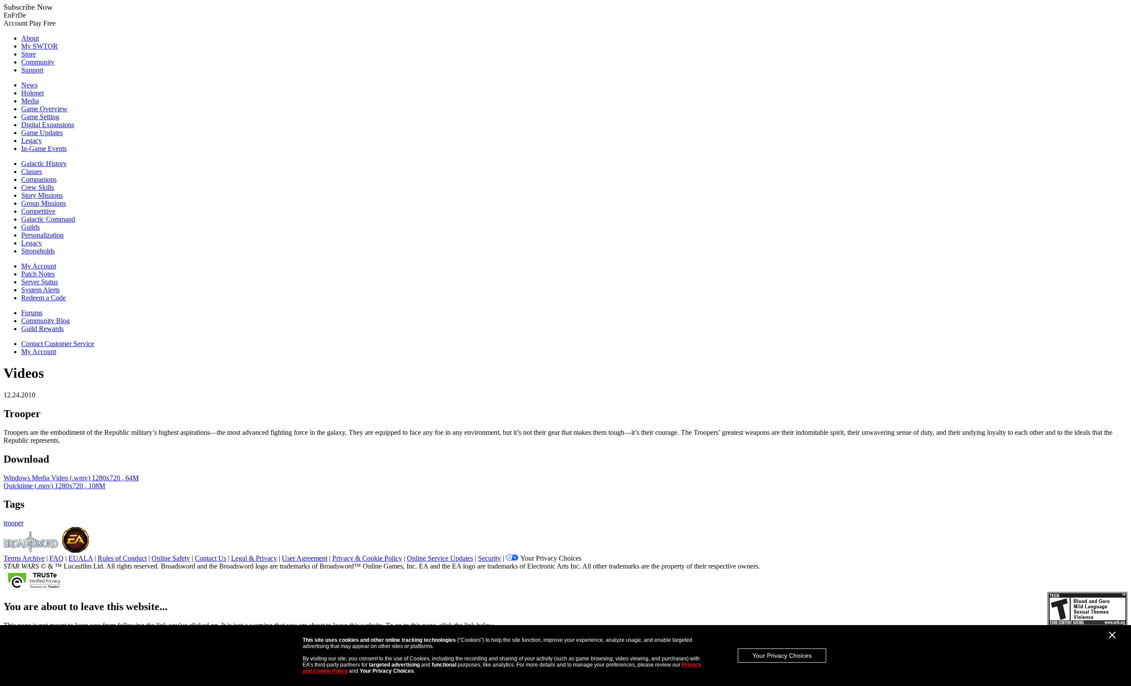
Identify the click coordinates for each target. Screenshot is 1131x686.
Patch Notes (38, 274)
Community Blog (45, 320)
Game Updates (42, 132)
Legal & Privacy (254, 558)
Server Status (39, 282)
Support (32, 70)
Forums (31, 313)
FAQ (56, 558)
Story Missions (42, 195)
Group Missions (43, 203)
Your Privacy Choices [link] (550, 558)
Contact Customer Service (57, 343)
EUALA (80, 558)
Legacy (31, 140)
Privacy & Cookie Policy (367, 558)
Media (30, 101)
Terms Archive (24, 558)
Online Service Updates (440, 558)
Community (37, 62)
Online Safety (171, 558)
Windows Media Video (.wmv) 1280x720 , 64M (71, 478)
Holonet (32, 93)
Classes (31, 171)
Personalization (42, 235)
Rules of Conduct (122, 558)
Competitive (38, 211)
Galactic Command (48, 219)
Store (28, 54)
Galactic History (44, 163)
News (29, 85)
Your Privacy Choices (782, 655)
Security (489, 558)
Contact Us (210, 558)
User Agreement (304, 558)
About (30, 38)
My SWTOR (39, 46)
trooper (13, 523)
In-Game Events (44, 148)
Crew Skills (37, 187)
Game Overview (44, 109)
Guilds (30, 227)
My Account (38, 266)
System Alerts (40, 290)
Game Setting (40, 117)
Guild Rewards (42, 328)
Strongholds (38, 251)
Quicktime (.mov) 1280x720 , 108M (54, 486)
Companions (39, 179)
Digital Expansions (47, 124)
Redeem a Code (43, 298)
